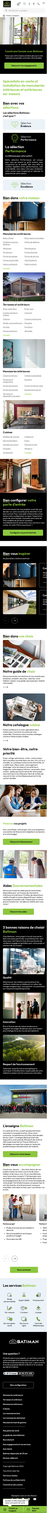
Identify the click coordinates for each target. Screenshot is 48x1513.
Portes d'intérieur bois (33, 386)
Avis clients (7, 1449)
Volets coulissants (10, 264)
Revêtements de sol (32, 390)
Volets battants (30, 260)
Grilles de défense (31, 242)
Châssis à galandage (32, 375)
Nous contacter (24, 1270)
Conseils (6, 268)
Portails (6, 327)
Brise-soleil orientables (34, 238)
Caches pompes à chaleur (10, 314)
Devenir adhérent (10, 1458)
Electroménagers (10, 440)
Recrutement (8, 1440)
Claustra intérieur (10, 375)
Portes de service (31, 256)
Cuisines (6, 1409)
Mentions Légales (10, 1475)
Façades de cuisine (10, 444)
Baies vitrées (8, 238)
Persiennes (7, 252)
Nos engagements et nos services (17, 1444)
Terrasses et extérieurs (12, 1399)
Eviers (27, 440)
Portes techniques (10, 390)
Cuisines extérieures (32, 319)
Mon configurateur (18, 1385)
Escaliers (28, 379)
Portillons (28, 327)
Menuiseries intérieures (13, 1404)
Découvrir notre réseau (20, 1154)
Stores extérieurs (10, 331)
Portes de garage (10, 256)
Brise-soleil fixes (10, 309)
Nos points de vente (11, 1430)
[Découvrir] (24, 664)
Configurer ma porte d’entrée (23, 532)
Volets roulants (30, 264)
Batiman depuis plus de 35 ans (15, 1453)
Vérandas (28, 331)
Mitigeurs (28, 448)
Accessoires (8, 452)
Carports (28, 313)
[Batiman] (7, 4)
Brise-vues (28, 309)
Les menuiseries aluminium (14, 1418)
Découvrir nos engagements (24, 65)
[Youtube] (34, 1499)
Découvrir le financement (21, 842)
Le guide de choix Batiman (14, 1435)
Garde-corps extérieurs (13, 323)
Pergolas (28, 323)
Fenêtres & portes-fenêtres (11, 243)
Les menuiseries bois (11, 1413)
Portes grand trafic (11, 260)
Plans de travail (30, 444)
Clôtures (6, 319)
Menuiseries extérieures (13, 1395)
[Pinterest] (29, 1499)
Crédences (28, 437)
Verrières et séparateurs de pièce (11, 395)
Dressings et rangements (8, 380)
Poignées (7, 448)
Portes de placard (10, 386)
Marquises (7, 248)
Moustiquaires (30, 248)
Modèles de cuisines (11, 437)
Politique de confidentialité (14, 1480)
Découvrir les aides (18, 911)
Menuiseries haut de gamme (14, 1422)
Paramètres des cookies (13, 1484)
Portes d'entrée (30, 252)
